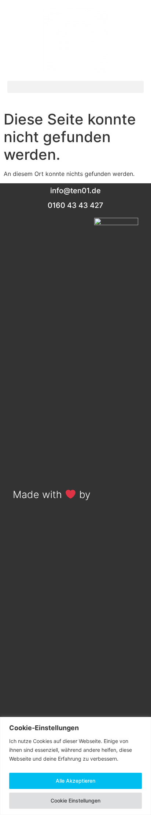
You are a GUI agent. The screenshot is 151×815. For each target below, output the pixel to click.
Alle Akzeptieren (75, 781)
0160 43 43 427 (75, 205)
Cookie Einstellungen (75, 800)
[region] (75, 766)
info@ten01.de (75, 190)
